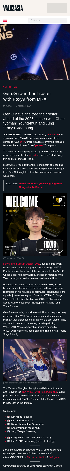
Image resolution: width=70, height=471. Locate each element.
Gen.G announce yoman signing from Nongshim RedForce (40, 185)
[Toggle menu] (5, 20)
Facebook (32, 457)
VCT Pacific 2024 (11, 87)
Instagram (54, 457)
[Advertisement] (57, 8)
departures (35, 155)
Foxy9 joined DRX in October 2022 (21, 263)
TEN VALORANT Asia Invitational (39, 391)
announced (53, 134)
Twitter (42, 457)
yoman (39, 145)
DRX (22, 141)
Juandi (9, 106)
